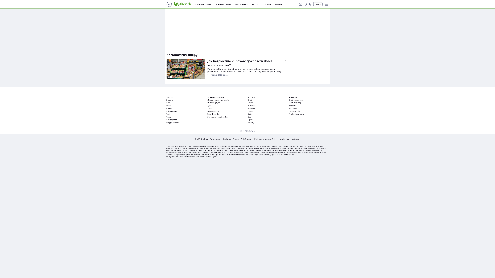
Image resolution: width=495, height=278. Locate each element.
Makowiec (251, 106)
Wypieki (279, 4)
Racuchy (251, 122)
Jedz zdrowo (241, 4)
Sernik (250, 103)
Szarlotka (251, 108)
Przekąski (169, 108)
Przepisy (256, 4)
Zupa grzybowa (171, 120)
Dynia (209, 106)
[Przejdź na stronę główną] (169, 6)
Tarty (250, 114)
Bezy (249, 117)
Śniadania (169, 100)
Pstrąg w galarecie (172, 122)
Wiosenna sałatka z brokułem (217, 117)
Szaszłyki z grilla (213, 114)
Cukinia (209, 108)
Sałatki (168, 106)
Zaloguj (318, 4)
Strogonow (293, 108)
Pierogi (168, 117)
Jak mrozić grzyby (213, 103)
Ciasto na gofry (294, 111)
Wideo (268, 4)
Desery (250, 111)
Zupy (168, 103)
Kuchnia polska (203, 4)
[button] (308, 4)
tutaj (215, 156)
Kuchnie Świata (223, 4)
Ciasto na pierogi (295, 103)
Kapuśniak (292, 106)
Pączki (250, 120)
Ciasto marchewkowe (296, 100)
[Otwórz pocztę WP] (301, 4)
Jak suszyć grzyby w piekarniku (218, 100)
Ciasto (250, 100)
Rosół (168, 114)
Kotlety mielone (171, 111)
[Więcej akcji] (285, 60)
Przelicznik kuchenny (296, 114)
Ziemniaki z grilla (213, 111)
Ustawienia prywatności (288, 139)
